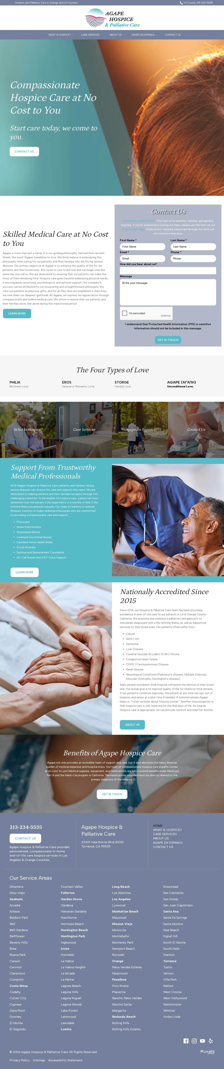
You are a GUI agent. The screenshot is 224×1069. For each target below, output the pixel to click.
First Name (129, 240)
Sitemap (39, 1060)
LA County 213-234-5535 (198, 2)
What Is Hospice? (60, 34)
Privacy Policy (20, 1060)
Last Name (180, 240)
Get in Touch (112, 794)
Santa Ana (170, 911)
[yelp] (210, 1041)
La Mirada (68, 973)
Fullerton (68, 893)
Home (158, 826)
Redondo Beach (124, 1017)
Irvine (65, 949)
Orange (117, 961)
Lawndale (67, 1023)
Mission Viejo (122, 924)
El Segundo (18, 1029)
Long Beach (121, 887)
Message (126, 276)
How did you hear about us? (138, 264)
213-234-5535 (26, 827)
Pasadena (119, 979)
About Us (116, 34)
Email (125, 252)
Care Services (90, 34)
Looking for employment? (139, 220)
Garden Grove (71, 899)
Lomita (66, 1029)
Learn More (17, 313)
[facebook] (186, 1041)
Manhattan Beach (125, 911)
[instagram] (194, 1041)
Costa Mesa (19, 986)
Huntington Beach (74, 930)
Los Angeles (121, 899)
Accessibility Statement (65, 1060)
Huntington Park (73, 936)
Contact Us (173, 34)
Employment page (133, 229)
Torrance (170, 961)
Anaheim (16, 899)
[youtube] (202, 1041)
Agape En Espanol (143, 34)
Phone (177, 252)
